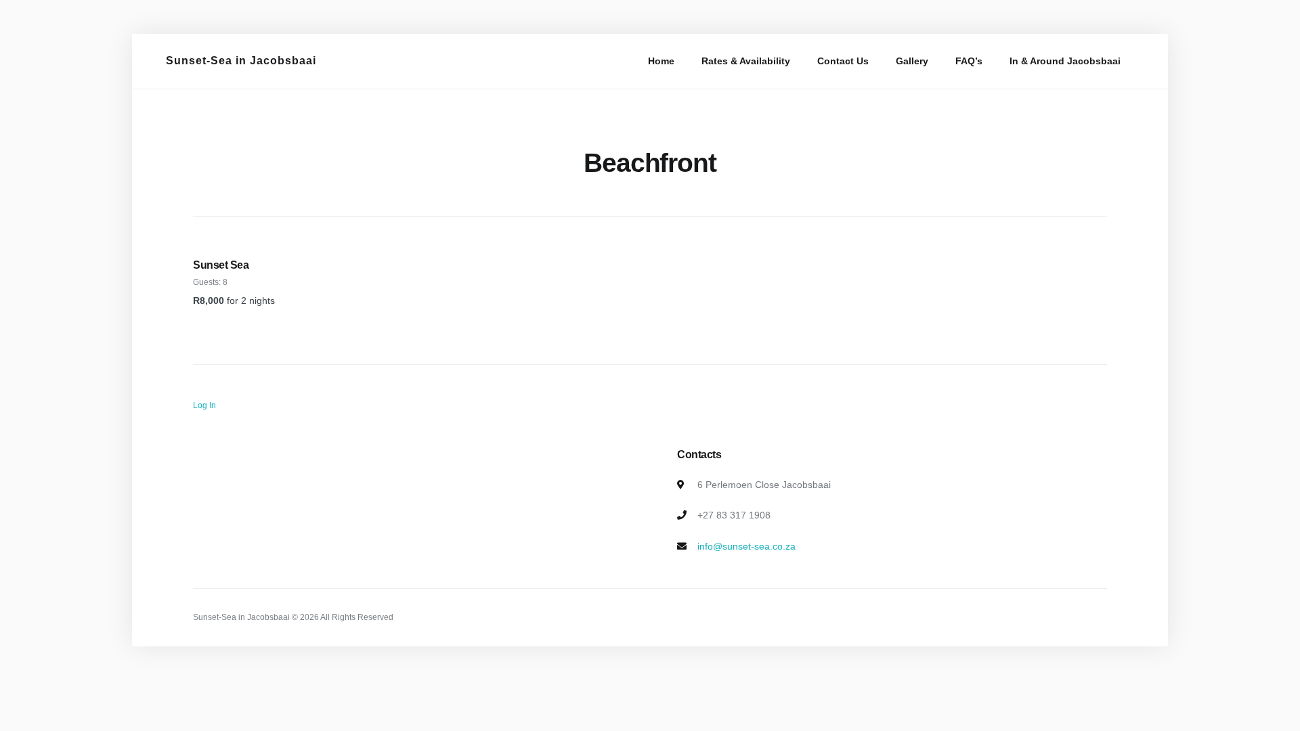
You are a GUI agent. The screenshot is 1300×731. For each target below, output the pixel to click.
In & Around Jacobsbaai (1065, 61)
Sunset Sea (220, 265)
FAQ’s (968, 61)
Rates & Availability (745, 61)
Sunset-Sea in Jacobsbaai (241, 60)
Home (661, 61)
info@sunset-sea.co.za (746, 546)
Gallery (912, 61)
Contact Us (843, 61)
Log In (204, 405)
